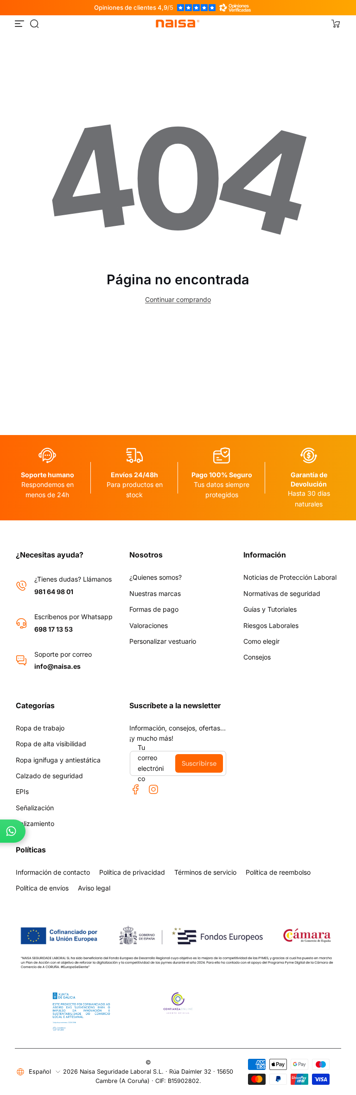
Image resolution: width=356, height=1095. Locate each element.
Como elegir (261, 641)
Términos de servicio (205, 872)
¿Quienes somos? (155, 577)
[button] (34, 23)
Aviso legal (94, 888)
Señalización (35, 808)
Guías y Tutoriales (270, 609)
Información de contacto (53, 872)
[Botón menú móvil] (20, 23)
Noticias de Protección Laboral (290, 577)
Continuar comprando (178, 299)
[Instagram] (153, 789)
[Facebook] (135, 789)
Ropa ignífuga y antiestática (58, 760)
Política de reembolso (278, 872)
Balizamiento (35, 823)
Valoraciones (148, 625)
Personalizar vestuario (162, 641)
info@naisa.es (57, 666)
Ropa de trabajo (40, 728)
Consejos (257, 657)
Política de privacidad (132, 872)
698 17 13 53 (53, 629)
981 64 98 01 (53, 592)
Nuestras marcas (155, 593)
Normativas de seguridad (281, 593)
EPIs (22, 791)
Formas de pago (153, 609)
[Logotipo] (178, 23)
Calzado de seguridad (49, 776)
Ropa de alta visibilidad (51, 744)
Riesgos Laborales (271, 625)
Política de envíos (42, 888)
